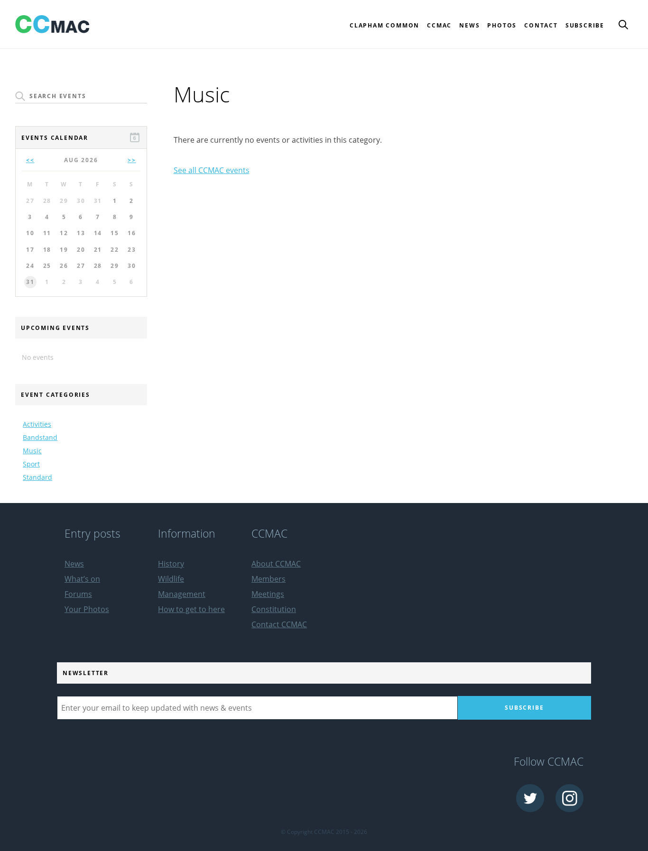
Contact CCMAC (279, 624)
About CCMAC (276, 563)
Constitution (273, 609)
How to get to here (191, 609)
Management (181, 594)
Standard (37, 477)
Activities (37, 424)
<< (30, 160)
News (469, 25)
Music (32, 450)
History (171, 563)
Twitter (530, 798)
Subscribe (584, 25)
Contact (541, 25)
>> (132, 160)
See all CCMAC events (212, 170)
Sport (31, 463)
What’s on (82, 579)
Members (268, 579)
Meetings (267, 594)
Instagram (569, 798)
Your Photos (87, 609)
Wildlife (171, 579)
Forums (78, 594)
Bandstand (40, 437)
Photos (502, 25)
